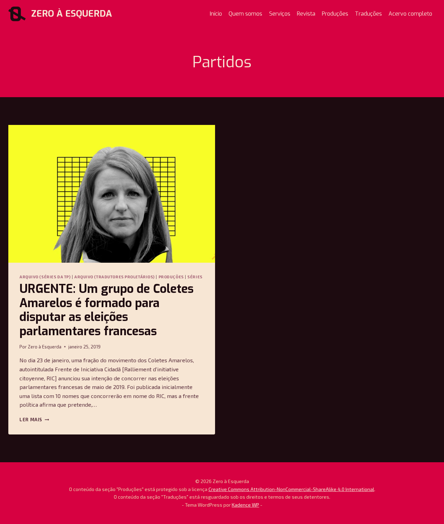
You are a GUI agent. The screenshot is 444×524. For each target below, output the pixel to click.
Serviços (279, 13)
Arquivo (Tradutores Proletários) (114, 276)
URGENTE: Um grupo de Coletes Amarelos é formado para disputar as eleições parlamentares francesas (106, 310)
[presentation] (111, 194)
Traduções (368, 13)
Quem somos (245, 13)
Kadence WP (245, 505)
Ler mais (34, 419)
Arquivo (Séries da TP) (44, 276)
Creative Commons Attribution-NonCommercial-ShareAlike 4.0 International (291, 489)
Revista (306, 13)
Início (216, 13)
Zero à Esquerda (44, 346)
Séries (194, 276)
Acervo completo (410, 13)
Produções (335, 13)
